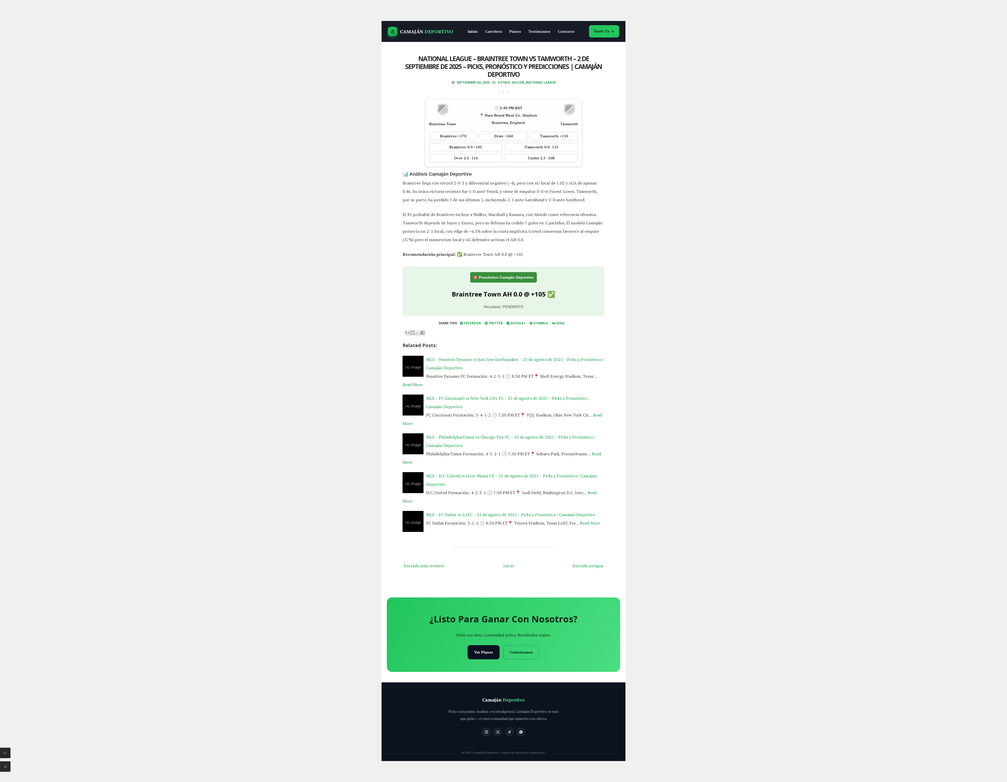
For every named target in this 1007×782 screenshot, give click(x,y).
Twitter (495, 323)
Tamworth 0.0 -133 (541, 146)
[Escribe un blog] (412, 332)
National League (541, 82)
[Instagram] (486, 731)
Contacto (566, 31)
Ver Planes (483, 652)
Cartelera (493, 31)
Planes (515, 31)
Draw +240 (503, 135)
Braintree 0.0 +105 (465, 146)
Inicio (473, 31)
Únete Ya (601, 31)
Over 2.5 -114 (466, 157)
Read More (413, 384)
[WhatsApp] (520, 731)
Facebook (472, 323)
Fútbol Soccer (511, 82)
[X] (497, 731)
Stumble (540, 323)
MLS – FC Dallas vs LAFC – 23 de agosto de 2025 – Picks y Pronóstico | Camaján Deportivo (510, 514)
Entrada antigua (587, 566)
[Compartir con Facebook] (422, 332)
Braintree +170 (453, 135)
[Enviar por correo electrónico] (407, 332)
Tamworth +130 (554, 135)
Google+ (517, 323)
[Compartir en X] (417, 332)
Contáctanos (521, 652)
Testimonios (539, 31)
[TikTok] (509, 731)
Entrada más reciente (424, 566)
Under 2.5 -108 (541, 157)
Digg (560, 323)
